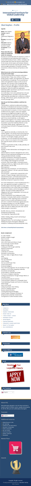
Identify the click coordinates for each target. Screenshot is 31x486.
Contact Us (5, 308)
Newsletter (5, 310)
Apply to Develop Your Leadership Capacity (17, 4)
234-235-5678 (10, 2)
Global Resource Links (8, 422)
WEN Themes (15, 484)
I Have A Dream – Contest (9, 315)
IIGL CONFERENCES (8, 327)
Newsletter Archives (8, 317)
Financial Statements (8, 321)
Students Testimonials (8, 312)
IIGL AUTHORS (6, 430)
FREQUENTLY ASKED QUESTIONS (11, 323)
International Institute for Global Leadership (15, 13)
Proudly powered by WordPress (10, 482)
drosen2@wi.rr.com (20, 2)
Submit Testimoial (7, 433)
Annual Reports (6, 319)
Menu (17, 20)
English (5, 392)
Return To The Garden (8, 325)
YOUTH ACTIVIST (7, 432)
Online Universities (7, 428)
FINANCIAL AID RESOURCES (10, 425)
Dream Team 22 (7, 313)
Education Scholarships (8, 427)
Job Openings (6, 424)
